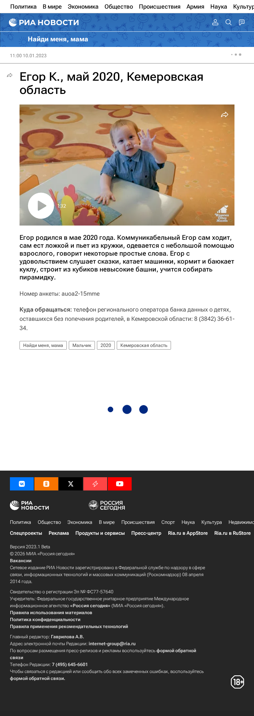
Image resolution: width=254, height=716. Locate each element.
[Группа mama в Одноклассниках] (46, 483)
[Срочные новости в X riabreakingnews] (95, 483)
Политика (20, 522)
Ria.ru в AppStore (188, 533)
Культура (211, 522)
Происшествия (138, 522)
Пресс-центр (146, 533)
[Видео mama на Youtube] (120, 483)
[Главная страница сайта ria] (43, 22)
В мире (107, 522)
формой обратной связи (37, 678)
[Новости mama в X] (71, 483)
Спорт (168, 522)
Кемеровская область (143, 345)
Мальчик (81, 345)
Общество (49, 522)
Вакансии (20, 560)
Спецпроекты (26, 533)
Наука (188, 522)
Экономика (79, 522)
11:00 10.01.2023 (28, 55)
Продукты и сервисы (100, 533)
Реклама (59, 533)
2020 (106, 345)
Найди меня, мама (43, 345)
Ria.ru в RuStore (232, 533)
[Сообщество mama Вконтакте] (22, 483)
